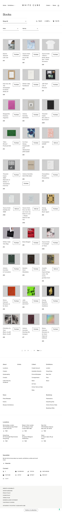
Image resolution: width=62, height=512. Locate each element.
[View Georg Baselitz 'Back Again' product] (50, 199)
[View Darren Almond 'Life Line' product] (11, 44)
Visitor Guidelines (7, 490)
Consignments (35, 377)
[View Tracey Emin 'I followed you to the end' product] (31, 44)
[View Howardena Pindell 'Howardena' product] (50, 165)
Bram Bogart (26, 242)
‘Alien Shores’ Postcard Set (7, 144)
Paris (47, 377)
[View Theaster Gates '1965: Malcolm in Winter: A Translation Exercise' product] (11, 165)
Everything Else (50, 401)
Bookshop (49, 395)
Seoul (47, 380)
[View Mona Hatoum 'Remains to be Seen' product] (11, 291)
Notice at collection (31, 510)
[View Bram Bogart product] (31, 233)
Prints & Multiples (36, 374)
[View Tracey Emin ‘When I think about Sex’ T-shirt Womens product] (50, 44)
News (4, 395)
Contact (5, 377)
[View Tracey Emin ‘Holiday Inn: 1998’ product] (11, 199)
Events (4, 401)
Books (54, 5)
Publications (49, 398)
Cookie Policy (6, 495)
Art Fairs (34, 383)
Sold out (56, 142)
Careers (5, 371)
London (48, 368)
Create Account (36, 368)
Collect (48, 5)
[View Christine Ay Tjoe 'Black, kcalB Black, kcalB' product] (11, 319)
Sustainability (6, 374)
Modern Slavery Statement (10, 500)
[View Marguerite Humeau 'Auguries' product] (11, 105)
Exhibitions (11, 5)
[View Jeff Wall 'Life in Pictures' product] (50, 74)
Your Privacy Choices (8, 502)
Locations (5, 368)
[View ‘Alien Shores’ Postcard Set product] (11, 133)
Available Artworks (36, 371)
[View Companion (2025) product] (50, 133)
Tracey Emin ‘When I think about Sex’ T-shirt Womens (46, 57)
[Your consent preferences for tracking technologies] (59, 509)
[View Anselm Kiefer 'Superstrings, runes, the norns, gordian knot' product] (50, 259)
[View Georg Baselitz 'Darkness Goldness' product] (50, 291)
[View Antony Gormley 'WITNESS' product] (31, 105)
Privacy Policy (7, 493)
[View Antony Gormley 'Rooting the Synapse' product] (31, 319)
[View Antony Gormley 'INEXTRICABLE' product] (31, 165)
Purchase (16, 54)
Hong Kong (49, 371)
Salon (33, 380)
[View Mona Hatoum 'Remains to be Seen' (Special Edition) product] (50, 319)
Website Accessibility (8, 488)
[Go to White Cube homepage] (31, 6)
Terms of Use (6, 497)
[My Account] (58, 5)
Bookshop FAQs (50, 408)
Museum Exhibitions (8, 405)
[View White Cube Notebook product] (31, 74)
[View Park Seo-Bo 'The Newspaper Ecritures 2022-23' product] (11, 74)
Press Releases (7, 398)
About (5, 364)
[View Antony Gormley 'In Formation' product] (11, 259)
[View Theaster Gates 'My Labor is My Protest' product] (50, 105)
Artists (4, 5)
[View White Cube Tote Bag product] (11, 233)
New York (48, 374)
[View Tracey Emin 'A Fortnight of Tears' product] (50, 233)
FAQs (33, 390)
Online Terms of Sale (37, 387)
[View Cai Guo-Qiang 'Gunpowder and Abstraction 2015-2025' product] (31, 133)
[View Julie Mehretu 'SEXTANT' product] (31, 291)
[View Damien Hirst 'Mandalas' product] (31, 259)
